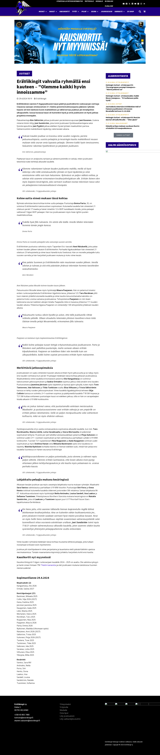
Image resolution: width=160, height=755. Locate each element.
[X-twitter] (129, 3)
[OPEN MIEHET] (46, 11)
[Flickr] (138, 3)
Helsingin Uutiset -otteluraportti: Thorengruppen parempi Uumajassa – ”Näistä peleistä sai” (121, 87)
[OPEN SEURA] (98, 11)
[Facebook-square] (126, 3)
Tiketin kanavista (48, 565)
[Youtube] (135, 3)
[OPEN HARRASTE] (124, 11)
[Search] (140, 11)
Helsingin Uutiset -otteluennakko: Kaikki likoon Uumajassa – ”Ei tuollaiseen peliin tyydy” (122, 98)
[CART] (144, 11)
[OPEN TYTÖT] (78, 11)
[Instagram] (141, 3)
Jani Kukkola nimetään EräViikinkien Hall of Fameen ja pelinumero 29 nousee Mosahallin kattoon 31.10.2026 (123, 109)
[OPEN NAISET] (56, 11)
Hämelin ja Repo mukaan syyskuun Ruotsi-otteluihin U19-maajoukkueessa (123, 127)
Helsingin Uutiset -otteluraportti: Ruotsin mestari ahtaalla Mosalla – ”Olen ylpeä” (123, 118)
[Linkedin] (132, 3)
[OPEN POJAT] (88, 11)
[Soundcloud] (144, 3)
